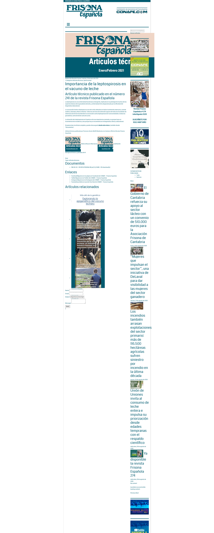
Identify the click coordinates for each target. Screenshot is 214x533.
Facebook (74, 176)
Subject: (67, 297)
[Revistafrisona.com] (84, 11)
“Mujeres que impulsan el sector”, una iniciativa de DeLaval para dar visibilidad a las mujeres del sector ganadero (139, 276)
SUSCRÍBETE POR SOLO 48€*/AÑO (140, 121)
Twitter (73, 178)
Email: (67, 294)
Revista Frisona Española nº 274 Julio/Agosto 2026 (140, 111)
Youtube (73, 182)
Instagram (74, 180)
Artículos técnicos (77, 80)
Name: (67, 290)
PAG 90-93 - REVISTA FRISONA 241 (81, 167)
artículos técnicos (74, 160)
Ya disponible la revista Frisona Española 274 (138, 464)
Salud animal (87, 80)
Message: (68, 303)
